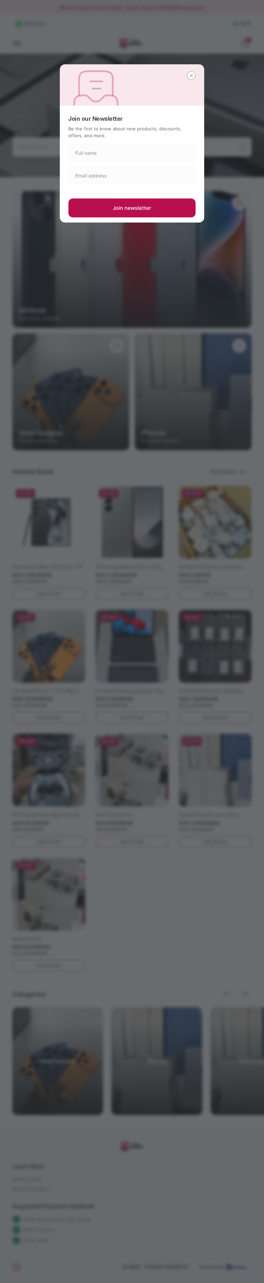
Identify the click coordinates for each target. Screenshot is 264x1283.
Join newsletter (132, 207)
